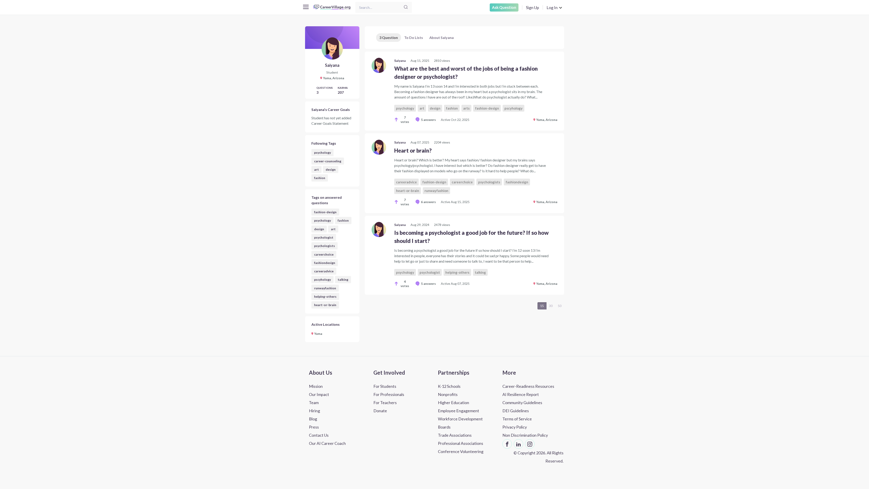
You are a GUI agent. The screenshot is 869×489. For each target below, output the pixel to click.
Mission (316, 386)
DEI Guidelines (515, 410)
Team (314, 402)
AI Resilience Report (520, 394)
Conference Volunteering (460, 451)
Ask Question (504, 7)
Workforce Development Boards (460, 422)
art (316, 169)
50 (559, 306)
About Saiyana (441, 37)
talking (343, 279)
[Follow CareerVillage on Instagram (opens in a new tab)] (530, 444)
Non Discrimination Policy (525, 435)
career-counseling (327, 161)
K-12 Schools (449, 386)
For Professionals (388, 394)
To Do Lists (413, 37)
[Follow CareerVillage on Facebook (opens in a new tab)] (507, 444)
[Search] (405, 7)
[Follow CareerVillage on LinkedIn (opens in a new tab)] (518, 444)
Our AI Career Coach (327, 443)
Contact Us (319, 435)
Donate (380, 410)
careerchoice (324, 254)
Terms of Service (517, 418)
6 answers (428, 202)
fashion (319, 178)
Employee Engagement (458, 410)
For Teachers (385, 402)
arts (466, 108)
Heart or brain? (413, 150)
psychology (322, 152)
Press (314, 426)
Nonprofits (448, 394)
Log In (552, 7)
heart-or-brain (325, 305)
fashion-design (325, 212)
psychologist (323, 237)
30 (551, 306)
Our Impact (319, 394)
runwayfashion (325, 288)
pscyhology (322, 279)
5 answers (428, 120)
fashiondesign (324, 263)
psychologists (324, 246)
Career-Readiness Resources (528, 386)
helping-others (325, 296)
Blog (313, 418)
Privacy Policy (514, 426)
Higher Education (453, 402)
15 (542, 306)
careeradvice (324, 271)
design (331, 169)
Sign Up (532, 7)
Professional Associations (460, 443)
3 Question (388, 37)
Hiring (314, 410)
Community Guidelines (522, 402)
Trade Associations (455, 435)
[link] (464, 91)
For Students (384, 386)
